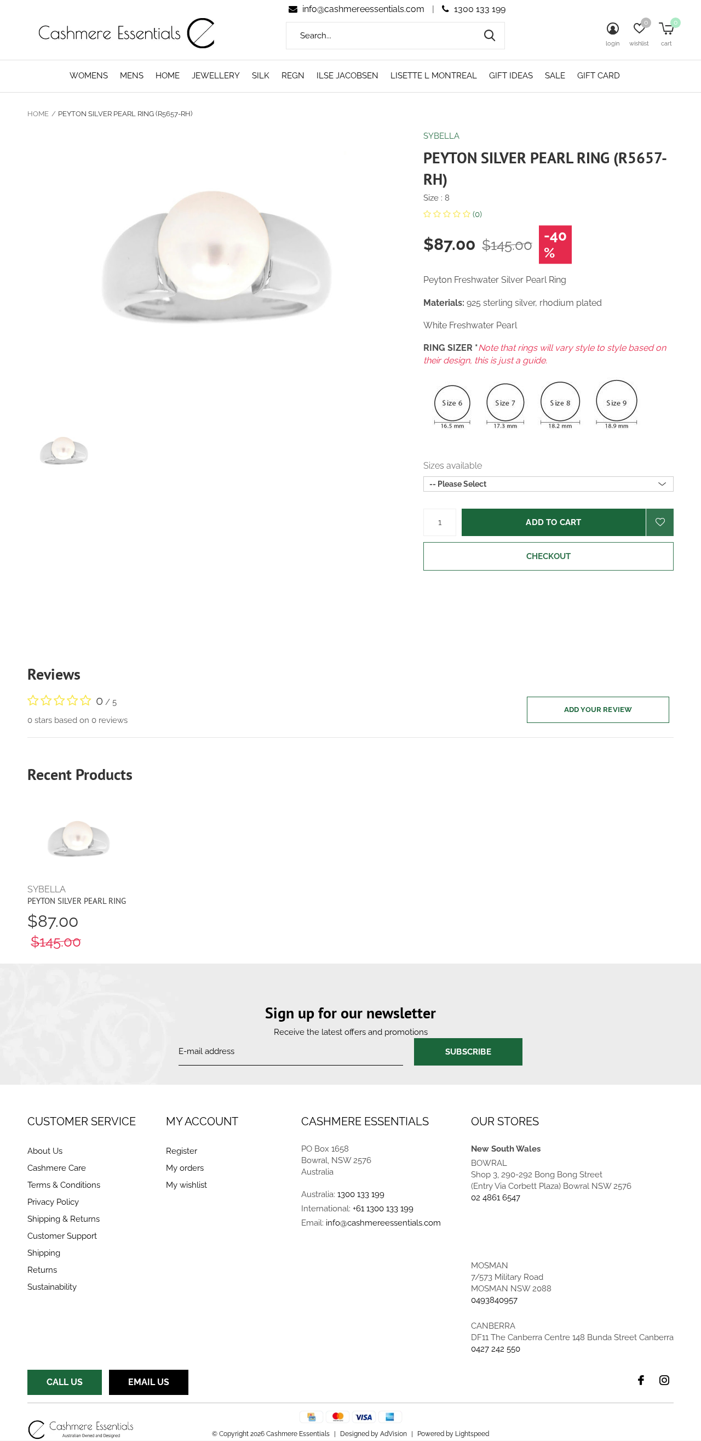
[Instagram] (664, 1380)
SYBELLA (441, 136)
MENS (131, 76)
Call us (65, 1382)
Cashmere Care (56, 1168)
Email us (148, 1382)
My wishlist (186, 1185)
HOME (168, 76)
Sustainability (52, 1287)
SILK (260, 76)
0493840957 (494, 1300)
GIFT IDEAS (511, 76)
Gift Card (598, 76)
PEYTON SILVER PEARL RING (76, 901)
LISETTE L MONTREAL (433, 76)
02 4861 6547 (495, 1198)
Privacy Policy (53, 1202)
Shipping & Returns (63, 1219)
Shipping (43, 1253)
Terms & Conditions (63, 1185)
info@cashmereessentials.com (363, 9)
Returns (42, 1270)
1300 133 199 (478, 9)
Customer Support (62, 1236)
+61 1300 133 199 (383, 1209)
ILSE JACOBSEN (347, 76)
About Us (44, 1151)
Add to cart (553, 522)
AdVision (393, 1434)
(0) (476, 214)
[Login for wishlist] (660, 522)
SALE (555, 76)
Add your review (598, 709)
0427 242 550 (495, 1349)
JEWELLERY (216, 76)
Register (181, 1151)
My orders (185, 1168)
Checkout (548, 556)
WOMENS (89, 76)
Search (489, 35)
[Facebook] (641, 1380)
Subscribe (468, 1052)
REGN (292, 76)
